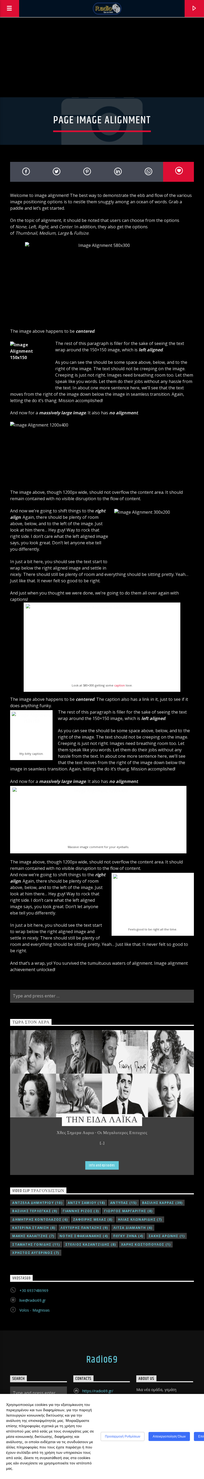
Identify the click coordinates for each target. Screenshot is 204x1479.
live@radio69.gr (32, 1300)
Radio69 (102, 1360)
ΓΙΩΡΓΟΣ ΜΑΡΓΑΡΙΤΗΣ (128, 1211)
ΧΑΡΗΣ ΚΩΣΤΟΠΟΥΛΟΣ (146, 1244)
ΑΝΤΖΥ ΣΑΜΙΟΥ (86, 1202)
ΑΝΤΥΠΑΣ (123, 1202)
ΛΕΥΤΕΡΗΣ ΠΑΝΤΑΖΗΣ (84, 1227)
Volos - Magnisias (34, 1310)
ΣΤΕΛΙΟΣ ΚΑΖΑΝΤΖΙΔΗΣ (90, 1244)
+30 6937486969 (33, 1290)
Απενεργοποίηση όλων (169, 1436)
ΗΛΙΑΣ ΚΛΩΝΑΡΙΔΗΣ (140, 1219)
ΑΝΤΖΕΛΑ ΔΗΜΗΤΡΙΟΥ (37, 1202)
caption (119, 685)
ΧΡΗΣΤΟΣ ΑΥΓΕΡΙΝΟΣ (35, 1252)
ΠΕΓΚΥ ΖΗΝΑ (128, 1236)
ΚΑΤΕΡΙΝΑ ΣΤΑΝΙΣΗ (33, 1227)
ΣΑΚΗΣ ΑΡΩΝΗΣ (166, 1236)
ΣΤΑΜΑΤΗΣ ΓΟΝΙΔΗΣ (36, 1244)
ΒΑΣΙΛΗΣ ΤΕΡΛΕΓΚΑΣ (34, 1211)
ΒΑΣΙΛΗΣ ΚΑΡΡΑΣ (162, 1202)
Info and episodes (102, 1165)
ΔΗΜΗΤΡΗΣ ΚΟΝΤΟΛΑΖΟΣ (40, 1219)
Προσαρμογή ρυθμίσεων (122, 1436)
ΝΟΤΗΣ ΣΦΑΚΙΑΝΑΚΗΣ (84, 1236)
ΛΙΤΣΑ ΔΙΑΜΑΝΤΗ (132, 1227)
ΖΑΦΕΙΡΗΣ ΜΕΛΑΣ (93, 1219)
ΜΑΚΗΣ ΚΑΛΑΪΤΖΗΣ (33, 1236)
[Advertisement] (102, 57)
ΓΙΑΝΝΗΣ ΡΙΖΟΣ (81, 1211)
